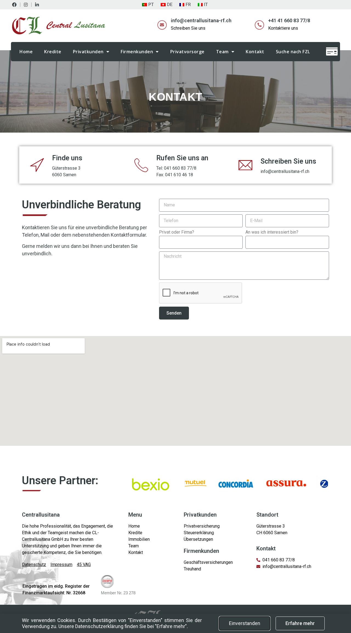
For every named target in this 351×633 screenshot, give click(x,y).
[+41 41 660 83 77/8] (259, 25)
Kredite (52, 52)
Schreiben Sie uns (288, 161)
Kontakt (255, 52)
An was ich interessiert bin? (271, 232)
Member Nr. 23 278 (118, 592)
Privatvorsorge (187, 52)
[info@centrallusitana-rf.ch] (162, 25)
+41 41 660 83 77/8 (289, 20)
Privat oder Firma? (176, 232)
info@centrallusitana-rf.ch (201, 20)
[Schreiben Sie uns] (245, 165)
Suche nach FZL (293, 52)
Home (26, 52)
